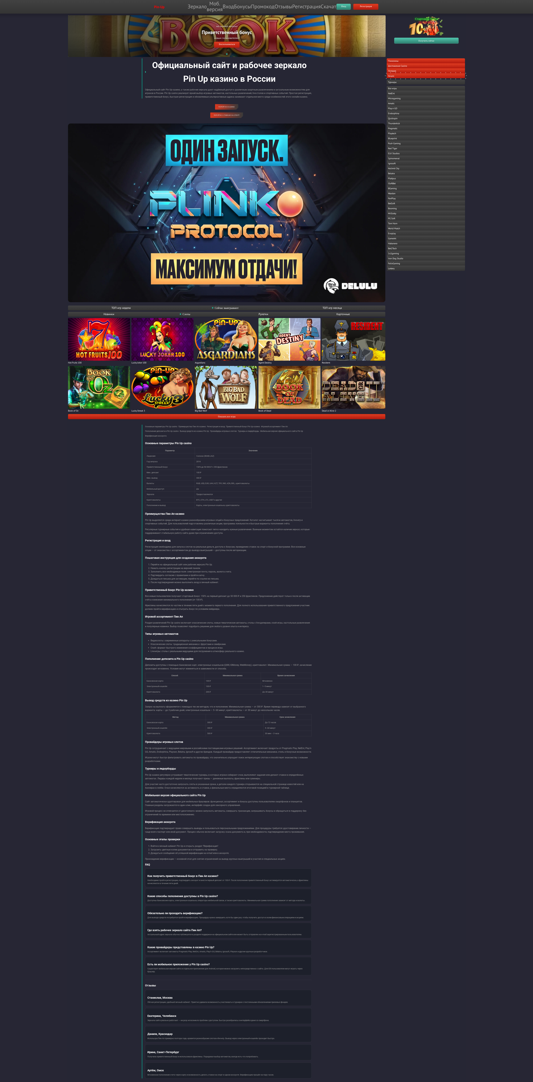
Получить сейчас (426, 41)
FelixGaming (394, 263)
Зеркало (197, 6)
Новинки (109, 314)
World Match (394, 228)
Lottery (391, 268)
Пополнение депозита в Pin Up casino (162, 431)
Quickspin (393, 118)
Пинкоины (393, 60)
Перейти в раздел (227, 39)
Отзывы (283, 6)
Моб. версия (215, 6)
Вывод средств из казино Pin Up (194, 431)
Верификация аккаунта (156, 436)
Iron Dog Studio (395, 258)
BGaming (392, 188)
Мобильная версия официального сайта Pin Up (281, 431)
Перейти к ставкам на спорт (227, 115)
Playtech (392, 133)
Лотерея (392, 70)
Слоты (186, 314)
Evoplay (392, 233)
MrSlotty (392, 213)
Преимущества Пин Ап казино (192, 426)
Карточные (343, 314)
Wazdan (391, 193)
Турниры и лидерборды (248, 431)
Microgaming (394, 98)
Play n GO (392, 108)
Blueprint (392, 138)
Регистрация (306, 6)
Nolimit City (393, 168)
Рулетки (263, 314)
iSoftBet (392, 183)
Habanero (392, 243)
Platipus (392, 178)
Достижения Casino (397, 65)
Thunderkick (394, 123)
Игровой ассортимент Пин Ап (274, 426)
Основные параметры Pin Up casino (161, 426)
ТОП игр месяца (332, 308)
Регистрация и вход (216, 426)
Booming (392, 208)
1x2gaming (393, 253)
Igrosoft (392, 163)
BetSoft (391, 203)
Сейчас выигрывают (227, 307)
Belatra (391, 173)
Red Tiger (392, 148)
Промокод (263, 6)
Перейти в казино (226, 107)
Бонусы (242, 6)
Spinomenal (394, 158)
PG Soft (391, 218)
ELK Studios (394, 153)
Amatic (391, 103)
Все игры (392, 88)
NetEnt (391, 93)
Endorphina (393, 113)
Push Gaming (394, 143)
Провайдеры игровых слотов (223, 431)
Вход (228, 6)
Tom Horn (392, 223)
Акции (391, 75)
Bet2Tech (392, 248)
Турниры (392, 82)
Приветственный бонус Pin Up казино (243, 426)
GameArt (392, 238)
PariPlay (392, 198)
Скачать (330, 6)
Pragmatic (392, 128)
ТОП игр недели (121, 308)
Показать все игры (227, 416)
